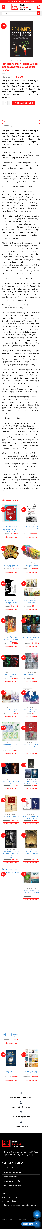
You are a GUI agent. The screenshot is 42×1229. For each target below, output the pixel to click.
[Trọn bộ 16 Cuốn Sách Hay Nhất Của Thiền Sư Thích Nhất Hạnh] (31, 1058)
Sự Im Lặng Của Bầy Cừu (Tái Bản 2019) (31, 527)
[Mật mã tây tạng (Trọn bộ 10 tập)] (11, 552)
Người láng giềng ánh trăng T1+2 (31, 710)
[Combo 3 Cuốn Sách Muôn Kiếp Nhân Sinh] (31, 768)
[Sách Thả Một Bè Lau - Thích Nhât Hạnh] (11, 949)
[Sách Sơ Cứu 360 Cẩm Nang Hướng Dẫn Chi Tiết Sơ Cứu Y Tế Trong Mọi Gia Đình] (11, 513)
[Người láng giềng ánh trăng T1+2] (31, 696)
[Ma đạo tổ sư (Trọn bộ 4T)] (31, 661)
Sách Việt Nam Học (20, 60)
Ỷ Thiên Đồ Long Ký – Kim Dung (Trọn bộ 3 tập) (10, 639)
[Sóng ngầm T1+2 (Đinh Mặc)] (11, 768)
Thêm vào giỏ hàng (24, 103)
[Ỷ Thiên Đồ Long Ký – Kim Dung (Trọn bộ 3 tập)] (11, 624)
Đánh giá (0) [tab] (7, 126)
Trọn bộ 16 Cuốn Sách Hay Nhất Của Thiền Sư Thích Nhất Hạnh (31, 1073)
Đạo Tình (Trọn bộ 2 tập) (11, 675)
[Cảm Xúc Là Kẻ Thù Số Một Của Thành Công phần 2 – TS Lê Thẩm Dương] (11, 839)
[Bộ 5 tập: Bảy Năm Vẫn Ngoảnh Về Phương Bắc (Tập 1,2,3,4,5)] (11, 731)
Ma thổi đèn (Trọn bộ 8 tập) (31, 638)
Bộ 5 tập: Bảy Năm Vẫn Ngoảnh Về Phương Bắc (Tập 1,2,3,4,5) (11, 746)
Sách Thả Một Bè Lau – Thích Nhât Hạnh (11, 1035)
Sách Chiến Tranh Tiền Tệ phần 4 (31, 745)
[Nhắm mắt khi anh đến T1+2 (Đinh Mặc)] (31, 803)
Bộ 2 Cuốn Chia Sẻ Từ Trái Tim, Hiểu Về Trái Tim (31, 892)
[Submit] (38, 13)
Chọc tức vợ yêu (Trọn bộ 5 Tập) (31, 601)
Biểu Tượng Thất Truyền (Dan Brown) (31, 852)
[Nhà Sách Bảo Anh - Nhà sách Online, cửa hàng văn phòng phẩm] (21, 7)
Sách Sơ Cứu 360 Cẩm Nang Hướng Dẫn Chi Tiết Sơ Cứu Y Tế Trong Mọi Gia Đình (11, 529)
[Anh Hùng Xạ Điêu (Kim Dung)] (31, 552)
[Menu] (3, 7)
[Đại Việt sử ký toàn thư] (11, 803)
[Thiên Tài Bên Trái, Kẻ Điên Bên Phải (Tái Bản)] (11, 587)
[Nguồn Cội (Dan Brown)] (11, 1058)
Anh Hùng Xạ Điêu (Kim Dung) (31, 566)
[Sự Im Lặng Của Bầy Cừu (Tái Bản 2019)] (31, 513)
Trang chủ (6, 60)
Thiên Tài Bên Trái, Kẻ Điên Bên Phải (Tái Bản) (10, 602)
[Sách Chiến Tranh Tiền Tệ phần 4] (31, 731)
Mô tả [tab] (5, 122)
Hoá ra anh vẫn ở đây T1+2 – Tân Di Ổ (10, 710)
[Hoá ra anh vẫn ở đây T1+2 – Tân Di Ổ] (11, 696)
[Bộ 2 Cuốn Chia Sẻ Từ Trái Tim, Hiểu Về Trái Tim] (31, 877)
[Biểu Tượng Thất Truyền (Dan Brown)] (31, 839)
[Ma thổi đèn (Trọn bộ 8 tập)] (31, 624)
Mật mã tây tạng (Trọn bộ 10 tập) (11, 566)
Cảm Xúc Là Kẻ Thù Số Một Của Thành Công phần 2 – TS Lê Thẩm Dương (11, 854)
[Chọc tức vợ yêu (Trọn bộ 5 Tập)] (31, 587)
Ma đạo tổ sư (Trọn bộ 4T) (31, 675)
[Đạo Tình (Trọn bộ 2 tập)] (11, 661)
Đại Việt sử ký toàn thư (11, 816)
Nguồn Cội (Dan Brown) (10, 1072)
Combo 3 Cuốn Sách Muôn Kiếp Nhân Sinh (31, 782)
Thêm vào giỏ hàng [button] (10, 537)
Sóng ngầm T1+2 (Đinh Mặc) (11, 782)
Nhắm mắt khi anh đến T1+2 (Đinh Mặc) (31, 817)
